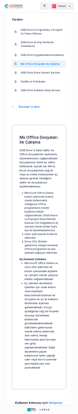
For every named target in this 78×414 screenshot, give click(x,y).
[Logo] (32, 409)
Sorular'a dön (29, 107)
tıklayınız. (56, 403)
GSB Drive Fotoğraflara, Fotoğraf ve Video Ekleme (42, 31)
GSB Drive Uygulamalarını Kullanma (42, 55)
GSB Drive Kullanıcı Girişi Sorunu (40, 90)
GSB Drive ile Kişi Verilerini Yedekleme (37, 44)
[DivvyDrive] (15, 6)
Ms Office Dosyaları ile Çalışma (40, 63)
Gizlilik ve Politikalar (33, 81)
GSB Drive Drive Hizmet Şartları (40, 72)
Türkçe (61, 6)
